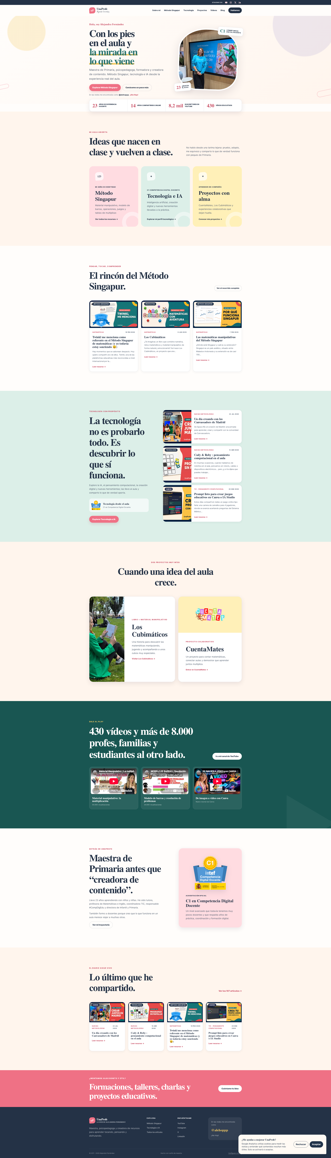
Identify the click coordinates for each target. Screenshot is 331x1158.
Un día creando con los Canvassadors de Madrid (209, 420)
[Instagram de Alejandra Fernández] (231, 2)
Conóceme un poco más (137, 87)
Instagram (182, 1128)
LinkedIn (181, 1136)
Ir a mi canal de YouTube (227, 756)
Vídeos (213, 10)
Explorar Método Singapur (105, 87)
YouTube (181, 1123)
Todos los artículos (154, 1132)
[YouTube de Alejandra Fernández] (226, 2)
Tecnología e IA (153, 1128)
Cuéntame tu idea (230, 1088)
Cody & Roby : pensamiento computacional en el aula (212, 456)
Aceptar (316, 1144)
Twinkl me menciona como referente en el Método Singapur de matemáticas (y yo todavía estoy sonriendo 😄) (112, 342)
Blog (223, 10)
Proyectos (202, 10)
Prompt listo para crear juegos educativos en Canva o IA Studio (214, 495)
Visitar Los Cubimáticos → (143, 659)
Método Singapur (172, 10)
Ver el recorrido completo (228, 288)
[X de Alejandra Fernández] (235, 2)
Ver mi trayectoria (101, 925)
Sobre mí (156, 10)
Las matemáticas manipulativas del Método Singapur (216, 338)
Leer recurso (99, 367)
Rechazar (301, 1144)
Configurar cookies (235, 1153)
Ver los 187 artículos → (230, 991)
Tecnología (188, 10)
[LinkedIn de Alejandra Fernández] (240, 2)
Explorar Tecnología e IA (103, 519)
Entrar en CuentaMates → (197, 670)
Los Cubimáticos (154, 337)
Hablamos (235, 10)
